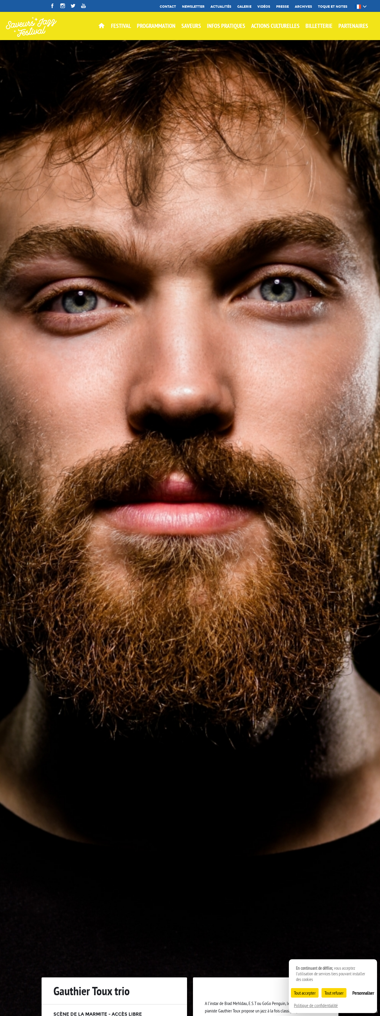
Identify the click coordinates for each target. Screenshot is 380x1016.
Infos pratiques (226, 26)
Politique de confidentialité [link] (316, 1005)
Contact (168, 6)
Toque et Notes (332, 6)
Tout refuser (333, 993)
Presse (282, 6)
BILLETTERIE (318, 26)
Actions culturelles (275, 26)
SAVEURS (191, 26)
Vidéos (263, 6)
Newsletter (193, 6)
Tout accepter (305, 993)
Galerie (244, 6)
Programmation (156, 26)
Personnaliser (363, 993)
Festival (121, 26)
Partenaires (353, 26)
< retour (317, 992)
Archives (303, 6)
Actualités (220, 6)
